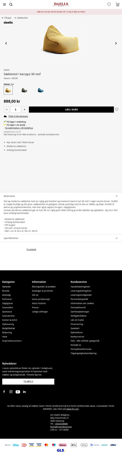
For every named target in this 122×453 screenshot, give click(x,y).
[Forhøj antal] (25, 109)
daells (7, 69)
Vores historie (39, 303)
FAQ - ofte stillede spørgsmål (85, 340)
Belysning (7, 332)
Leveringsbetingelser (81, 290)
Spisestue (7, 311)
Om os (35, 295)
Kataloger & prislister (42, 290)
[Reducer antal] (7, 109)
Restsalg (6, 295)
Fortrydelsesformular (81, 349)
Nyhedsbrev (77, 332)
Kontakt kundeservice (61, 426)
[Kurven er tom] (117, 4)
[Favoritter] (109, 4)
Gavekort (75, 328)
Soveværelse (8, 315)
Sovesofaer (7, 307)
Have (4, 336)
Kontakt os (76, 345)
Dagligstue (7, 303)
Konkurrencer (77, 336)
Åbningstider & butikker (44, 286)
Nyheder (6, 286)
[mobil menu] (4, 4)
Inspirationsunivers (12, 340)
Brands (5, 290)
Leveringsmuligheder (81, 295)
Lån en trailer (77, 320)
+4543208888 (61, 423)
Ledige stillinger (40, 311)
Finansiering (77, 324)
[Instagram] (11, 392)
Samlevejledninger (80, 311)
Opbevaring (8, 324)
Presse (35, 307)
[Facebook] (4, 392)
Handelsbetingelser (80, 286)
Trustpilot (31, 249)
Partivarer (7, 299)
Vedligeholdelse (78, 315)
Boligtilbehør (8, 328)
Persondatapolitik (79, 299)
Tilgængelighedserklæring (84, 353)
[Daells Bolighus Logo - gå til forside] (61, 4)
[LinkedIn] (24, 392)
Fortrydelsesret (78, 307)
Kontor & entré (9, 320)
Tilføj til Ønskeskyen (18, 116)
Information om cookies (82, 303)
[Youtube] (18, 392)
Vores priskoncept (41, 299)
